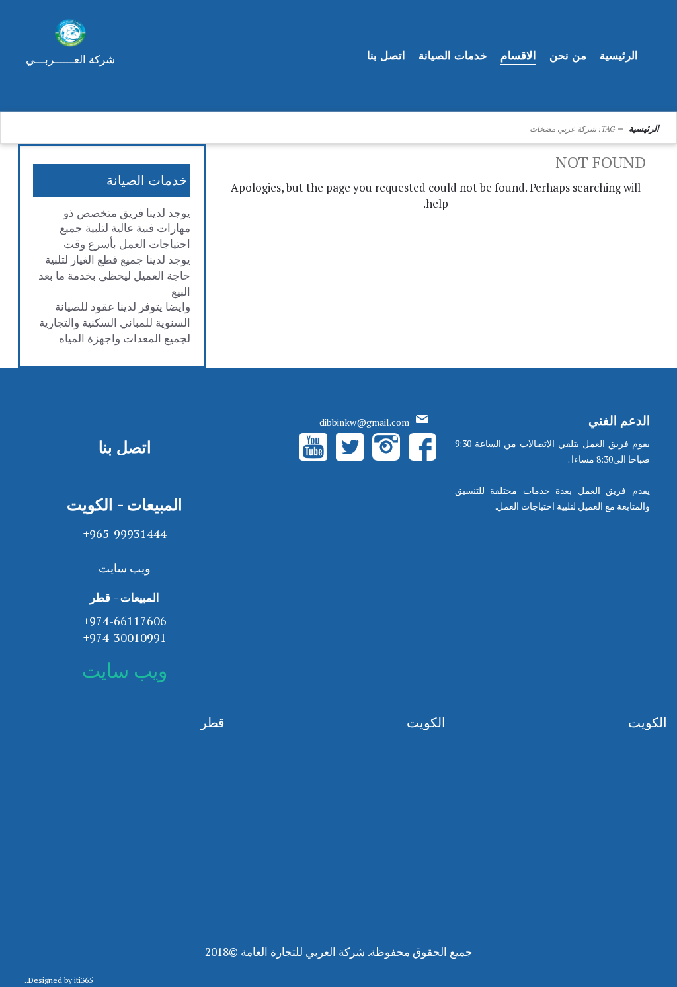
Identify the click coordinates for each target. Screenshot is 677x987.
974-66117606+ (125, 621)
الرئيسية (644, 128)
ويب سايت (125, 568)
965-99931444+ (125, 533)
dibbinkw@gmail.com (364, 422)
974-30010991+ (125, 637)
